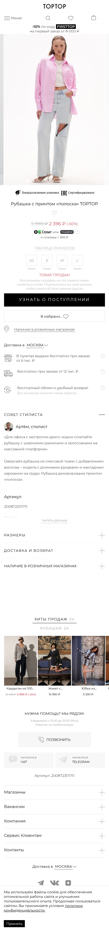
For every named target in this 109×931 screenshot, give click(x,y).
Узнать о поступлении (54, 299)
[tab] (54, 620)
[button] (28, 180)
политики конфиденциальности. (43, 908)
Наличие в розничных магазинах (44, 329)
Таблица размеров (54, 248)
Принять (14, 923)
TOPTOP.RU (54, 6)
